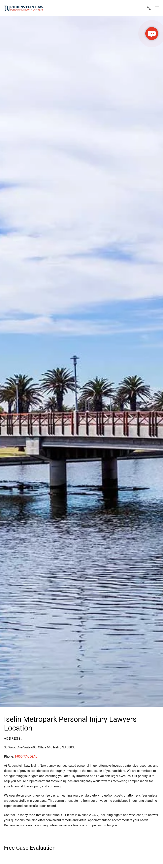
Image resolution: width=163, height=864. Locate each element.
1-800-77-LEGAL (26, 756)
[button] (157, 8)
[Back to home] (24, 8)
